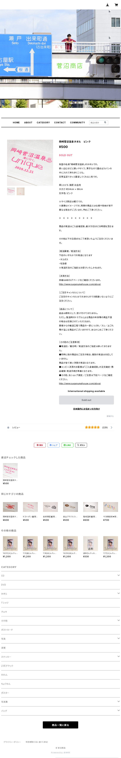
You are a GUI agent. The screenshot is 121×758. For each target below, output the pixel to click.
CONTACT (60, 122)
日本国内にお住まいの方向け (86, 409)
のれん (4, 675)
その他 (4, 620)
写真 (3, 638)
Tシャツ (5, 602)
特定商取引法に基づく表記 (37, 742)
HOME (16, 122)
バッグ (4, 711)
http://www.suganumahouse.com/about (80, 284)
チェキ (4, 611)
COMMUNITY (77, 122)
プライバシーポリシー (12, 742)
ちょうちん (5, 684)
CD (2, 575)
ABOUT (28, 122)
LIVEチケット (7, 666)
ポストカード (7, 629)
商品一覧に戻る (60, 725)
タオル (4, 593)
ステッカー (6, 657)
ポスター (5, 693)
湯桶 (3, 648)
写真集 (4, 702)
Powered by (57, 753)
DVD (3, 584)
